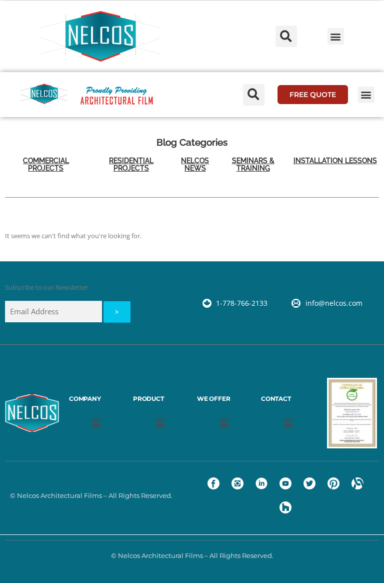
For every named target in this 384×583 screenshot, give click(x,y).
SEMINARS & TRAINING (253, 164)
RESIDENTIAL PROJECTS (131, 164)
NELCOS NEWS (195, 164)
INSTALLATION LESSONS (335, 161)
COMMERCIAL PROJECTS (46, 164)
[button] (286, 36)
